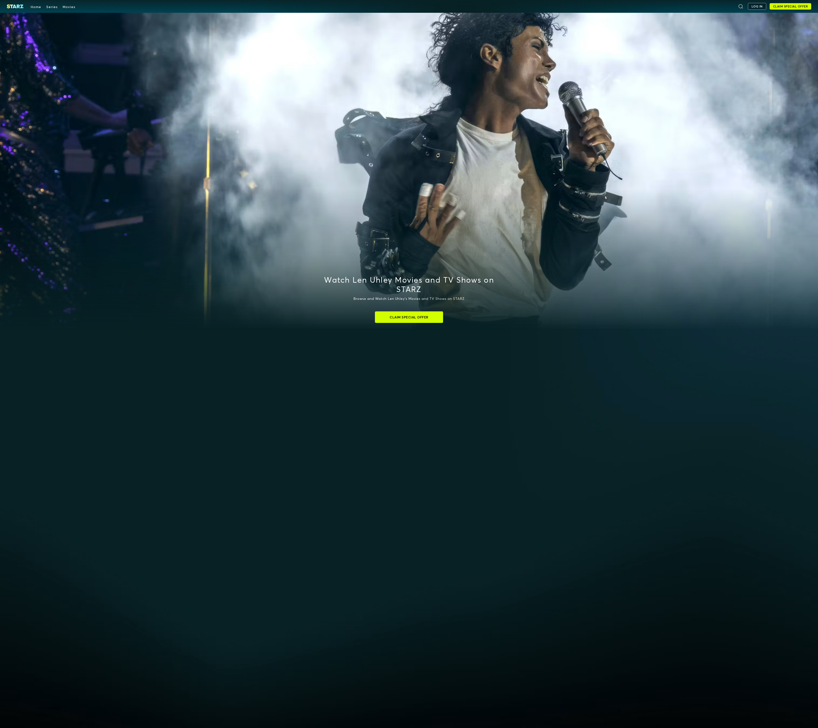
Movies (69, 7)
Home (36, 7)
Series (52, 7)
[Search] (741, 6)
